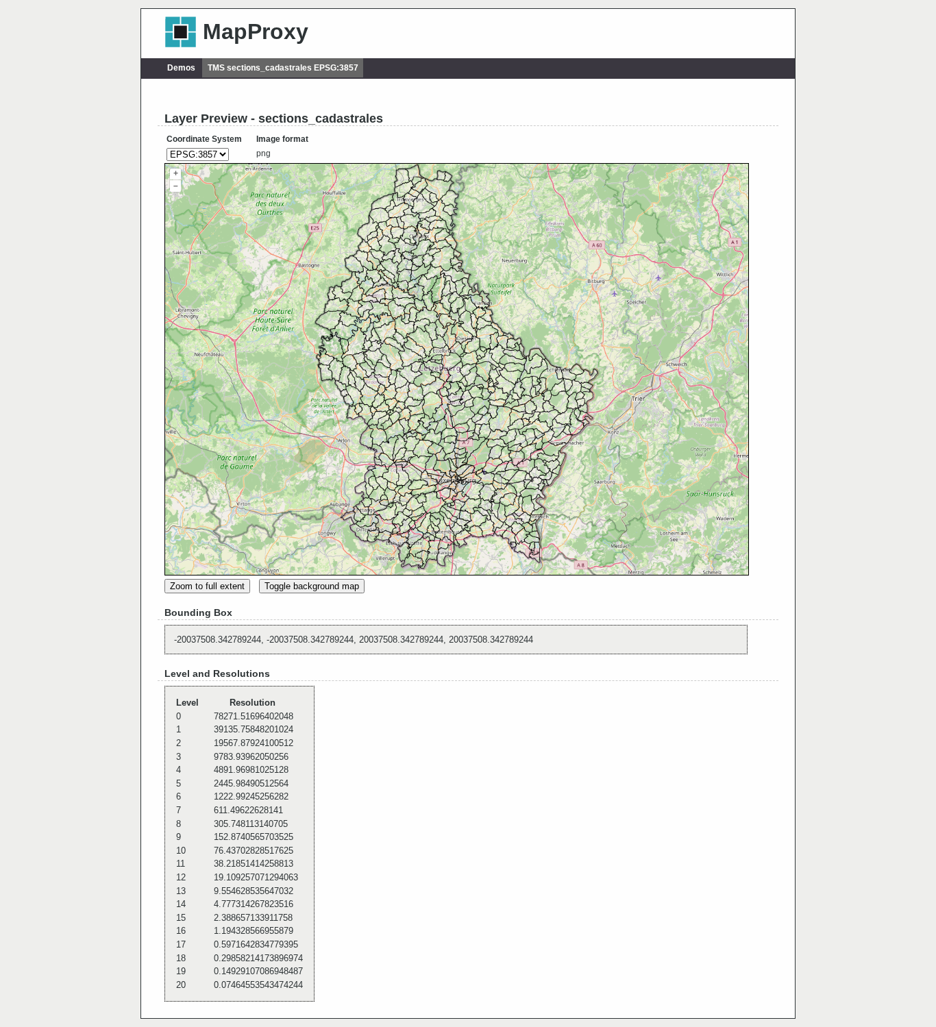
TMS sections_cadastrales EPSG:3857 (283, 68)
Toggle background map (311, 586)
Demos (181, 68)
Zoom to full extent (207, 586)
